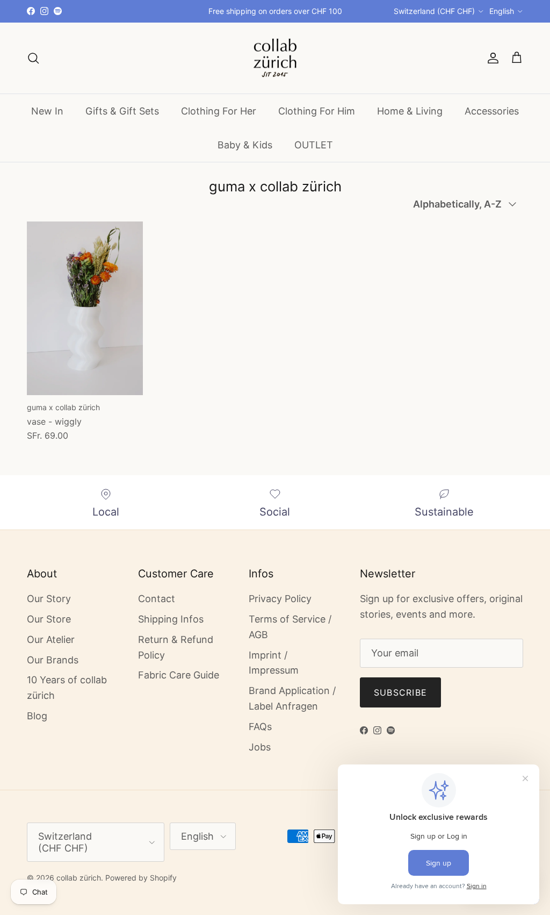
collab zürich (78, 877)
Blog (37, 715)
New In (47, 111)
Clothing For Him (316, 111)
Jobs (260, 747)
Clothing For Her (218, 111)
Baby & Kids (245, 145)
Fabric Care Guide (178, 675)
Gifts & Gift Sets (122, 111)
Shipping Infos (171, 619)
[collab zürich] (275, 58)
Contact (156, 598)
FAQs (260, 726)
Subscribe (401, 692)
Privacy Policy (280, 598)
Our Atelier (51, 639)
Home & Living (410, 111)
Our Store (49, 619)
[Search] (33, 58)
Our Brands (52, 660)
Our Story (49, 598)
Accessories (492, 111)
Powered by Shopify (141, 877)
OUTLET (313, 145)
